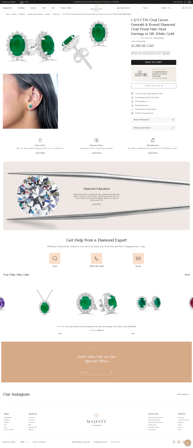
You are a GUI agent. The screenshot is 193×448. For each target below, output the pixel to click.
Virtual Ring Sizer (153, 427)
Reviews (31, 429)
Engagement (7, 8)
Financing (181, 417)
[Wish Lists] (187, 8)
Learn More (96, 153)
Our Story (31, 417)
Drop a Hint (40, 153)
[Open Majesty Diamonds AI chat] (188, 443)
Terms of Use (115, 442)
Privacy (180, 427)
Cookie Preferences (39, 442)
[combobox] (164, 7)
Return (180, 425)
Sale (53, 8)
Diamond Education (154, 420)
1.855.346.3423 (178, 2)
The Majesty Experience (155, 417)
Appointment (125, 8)
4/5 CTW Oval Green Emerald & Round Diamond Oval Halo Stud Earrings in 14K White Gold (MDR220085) (96, 326)
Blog (30, 425)
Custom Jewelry (8, 429)
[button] (153, 74)
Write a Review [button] (158, 38)
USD (26, 2)
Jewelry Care (152, 425)
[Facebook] (174, 442)
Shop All (187, 275)
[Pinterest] (184, 442)
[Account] (183, 8)
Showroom (32, 420)
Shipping (180, 422)
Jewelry (33, 8)
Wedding (21, 8)
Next (133, 333)
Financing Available (8, 442)
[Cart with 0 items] (190, 8)
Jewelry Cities (33, 427)
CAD (21, 2)
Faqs (179, 429)
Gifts (44, 8)
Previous (60, 333)
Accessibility (152, 429)
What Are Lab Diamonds (155, 422)
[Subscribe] (111, 372)
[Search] (169, 8)
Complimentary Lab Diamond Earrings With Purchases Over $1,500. (96, 2)
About (145, 8)
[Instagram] (179, 442)
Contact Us (32, 422)
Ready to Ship (66, 8)
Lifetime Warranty (183, 420)
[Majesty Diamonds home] (96, 8)
